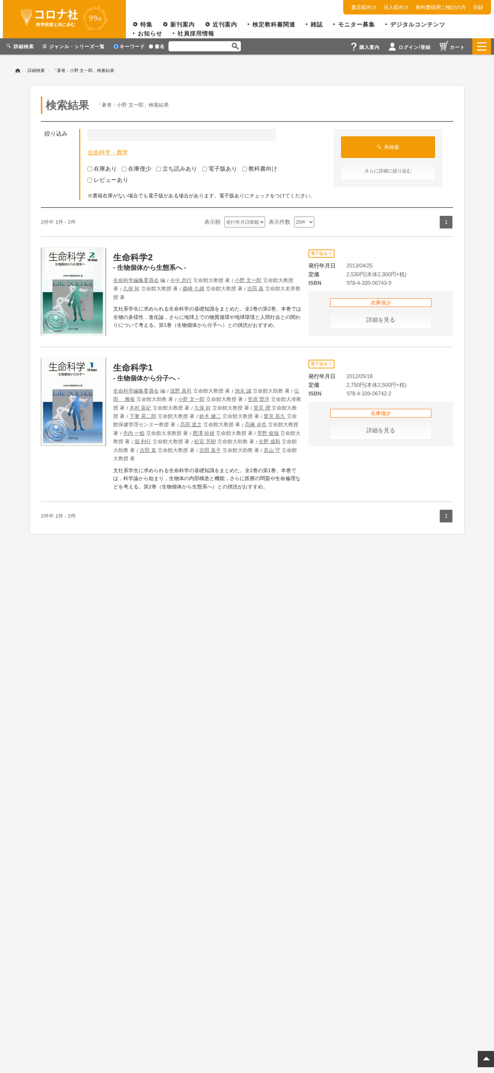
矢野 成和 (269, 441)
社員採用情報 (196, 33)
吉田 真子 (210, 450)
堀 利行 (143, 441)
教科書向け (262, 169)
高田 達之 (191, 424)
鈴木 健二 (210, 416)
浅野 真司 (181, 391)
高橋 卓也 (256, 424)
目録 (478, 7)
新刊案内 (182, 24)
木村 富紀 (140, 408)
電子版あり (222, 169)
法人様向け (396, 7)
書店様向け (363, 7)
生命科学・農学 (108, 152)
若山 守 (272, 450)
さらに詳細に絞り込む (388, 171)
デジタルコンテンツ (418, 24)
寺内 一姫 (134, 433)
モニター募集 (356, 24)
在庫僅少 (139, 169)
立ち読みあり (179, 169)
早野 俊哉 (268, 433)
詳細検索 (36, 70)
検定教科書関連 (273, 24)
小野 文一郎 (248, 280)
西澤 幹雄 (203, 433)
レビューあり (111, 180)
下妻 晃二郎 (142, 416)
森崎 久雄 (193, 288)
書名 (160, 46)
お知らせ (150, 33)
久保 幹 (131, 288)
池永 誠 (243, 391)
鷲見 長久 (274, 416)
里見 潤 (262, 408)
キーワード (132, 46)
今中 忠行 (181, 280)
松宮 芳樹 (205, 441)
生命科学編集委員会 (136, 280)
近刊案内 (225, 24)
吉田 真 (255, 288)
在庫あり (105, 169)
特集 (146, 24)
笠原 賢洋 (258, 399)
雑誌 (317, 24)
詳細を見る (380, 320)
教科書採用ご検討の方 (441, 7)
